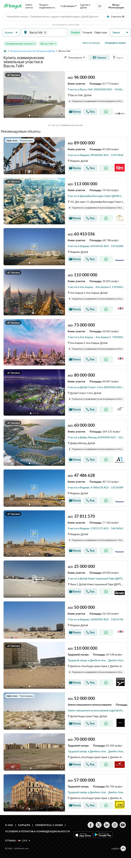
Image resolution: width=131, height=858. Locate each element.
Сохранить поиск (115, 42)
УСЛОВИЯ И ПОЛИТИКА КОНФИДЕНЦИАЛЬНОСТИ (37, 831)
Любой (75, 32)
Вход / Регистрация (116, 6)
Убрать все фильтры (91, 43)
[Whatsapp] (106, 111)
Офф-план (100, 32)
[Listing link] (65, 94)
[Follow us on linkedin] (107, 825)
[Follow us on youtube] (123, 825)
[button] (11, 32)
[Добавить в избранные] (62, 114)
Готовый (87, 32)
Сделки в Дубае (85, 6)
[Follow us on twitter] (99, 825)
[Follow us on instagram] (115, 825)
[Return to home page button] (12, 6)
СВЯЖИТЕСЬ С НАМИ (49, 825)
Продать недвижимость (47, 6)
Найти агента (29, 6)
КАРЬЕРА (24, 825)
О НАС (9, 825)
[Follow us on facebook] (91, 825)
